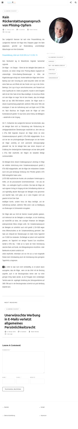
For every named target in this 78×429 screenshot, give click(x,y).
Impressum (43, 415)
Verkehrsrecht (53, 78)
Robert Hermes (33, 29)
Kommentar (6, 350)
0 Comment (22, 29)
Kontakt (43, 407)
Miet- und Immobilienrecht (57, 65)
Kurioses (51, 61)
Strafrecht (52, 74)
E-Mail (19, 377)
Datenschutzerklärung (9, 415)
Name (4, 377)
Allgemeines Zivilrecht (10, 11)
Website (32, 377)
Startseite (6, 407)
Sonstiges (52, 69)
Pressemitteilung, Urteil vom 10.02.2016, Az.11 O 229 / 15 (19, 55)
